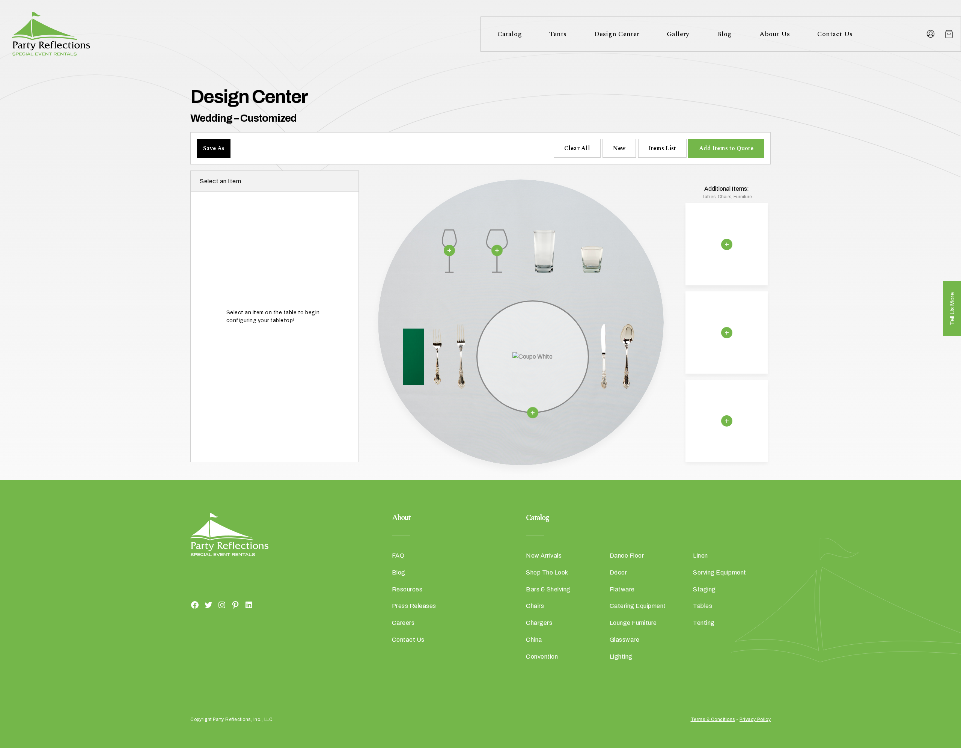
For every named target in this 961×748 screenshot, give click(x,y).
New (619, 148)
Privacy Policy (755, 719)
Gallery (678, 34)
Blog (724, 34)
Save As (213, 148)
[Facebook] (194, 604)
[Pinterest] (235, 604)
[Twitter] (208, 604)
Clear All (577, 148)
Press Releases (414, 606)
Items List (662, 148)
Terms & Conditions (713, 719)
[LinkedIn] (248, 604)
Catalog (509, 34)
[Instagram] (221, 604)
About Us (774, 34)
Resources (407, 589)
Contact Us (835, 34)
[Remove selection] (449, 250)
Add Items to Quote (726, 148)
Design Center (616, 34)
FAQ (398, 555)
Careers (403, 623)
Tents (557, 34)
